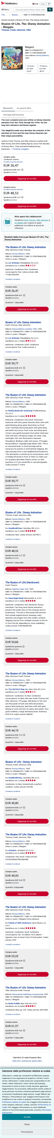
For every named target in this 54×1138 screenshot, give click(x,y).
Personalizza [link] (27, 1132)
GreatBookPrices (15, 528)
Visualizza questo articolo (13, 162)
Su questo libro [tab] (24, 108)
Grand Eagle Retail (15, 598)
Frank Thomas (29, 220)
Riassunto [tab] (8, 108)
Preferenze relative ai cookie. (14, 1102)
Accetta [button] (27, 1117)
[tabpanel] (26, 134)
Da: (30, 68)
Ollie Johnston (42, 220)
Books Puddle (14, 1003)
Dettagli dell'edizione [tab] (13, 114)
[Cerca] (50, 9)
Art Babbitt (19, 223)
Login (43, 4)
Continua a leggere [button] (21, 149)
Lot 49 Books (13, 263)
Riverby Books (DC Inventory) (20, 410)
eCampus (12, 850)
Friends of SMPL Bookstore (19, 923)
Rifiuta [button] (27, 1124)
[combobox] (30, 9)
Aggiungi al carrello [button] (27, 178)
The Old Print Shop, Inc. (18, 689)
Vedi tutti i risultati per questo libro (27, 1061)
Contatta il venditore (12, 279)
